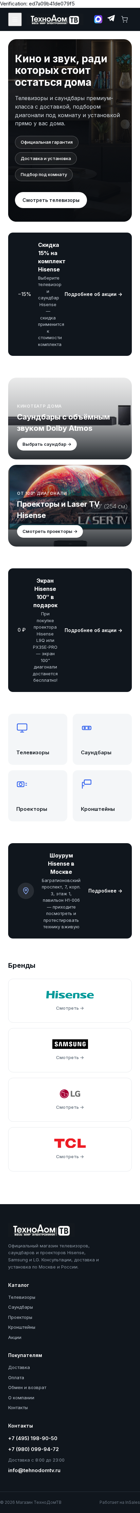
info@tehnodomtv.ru (34, 1470)
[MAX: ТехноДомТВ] (98, 19)
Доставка (19, 1367)
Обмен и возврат (27, 1387)
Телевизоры (21, 1297)
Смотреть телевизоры (51, 200)
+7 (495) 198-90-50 (32, 1438)
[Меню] (15, 19)
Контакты (18, 1407)
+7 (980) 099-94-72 (33, 1449)
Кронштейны (21, 1327)
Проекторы (20, 1317)
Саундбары (20, 1307)
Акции (14, 1337)
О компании (21, 1397)
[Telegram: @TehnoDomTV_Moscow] (110, 19)
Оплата (16, 1377)
